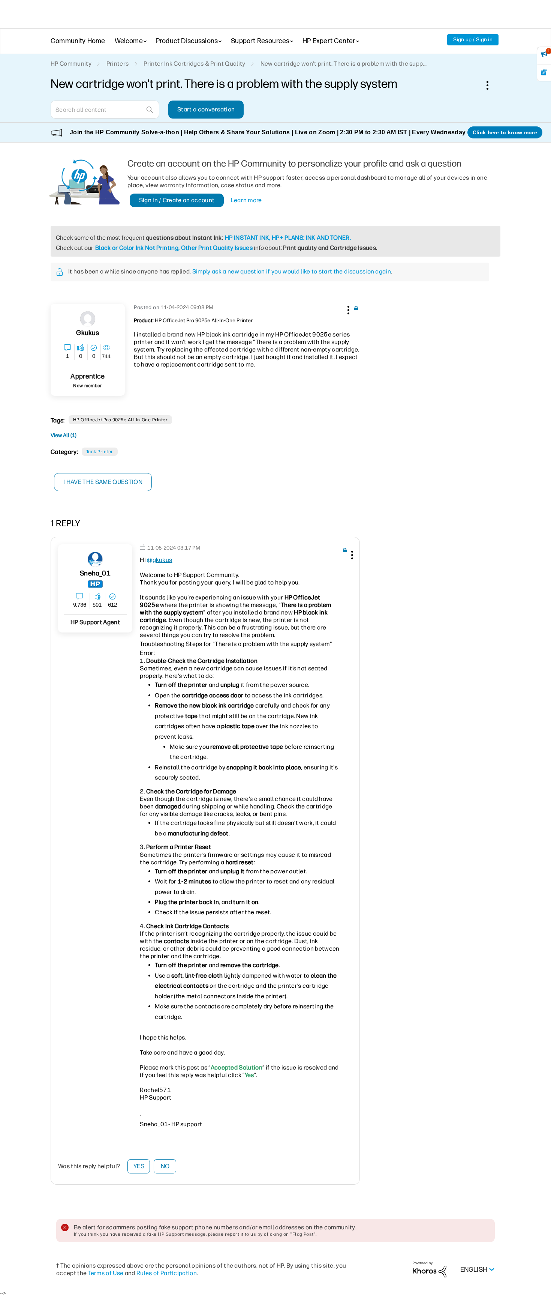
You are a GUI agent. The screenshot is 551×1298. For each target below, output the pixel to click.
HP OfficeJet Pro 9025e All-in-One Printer (120, 419)
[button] (347, 309)
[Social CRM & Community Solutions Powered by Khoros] (429, 1269)
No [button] (165, 1166)
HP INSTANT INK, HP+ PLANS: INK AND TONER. (288, 237)
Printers (117, 63)
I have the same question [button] (102, 481)
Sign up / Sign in (473, 39)
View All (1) (63, 435)
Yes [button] (138, 1166)
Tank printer (99, 451)
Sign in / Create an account (177, 200)
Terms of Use (106, 1273)
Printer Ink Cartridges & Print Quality (194, 63)
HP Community (71, 63)
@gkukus (159, 559)
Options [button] (491, 85)
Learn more (246, 200)
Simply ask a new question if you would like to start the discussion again (291, 271)
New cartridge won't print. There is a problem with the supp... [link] (344, 63)
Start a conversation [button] (206, 109)
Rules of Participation (166, 1273)
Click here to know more (505, 132)
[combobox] (105, 110)
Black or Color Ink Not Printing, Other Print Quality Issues (174, 247)
